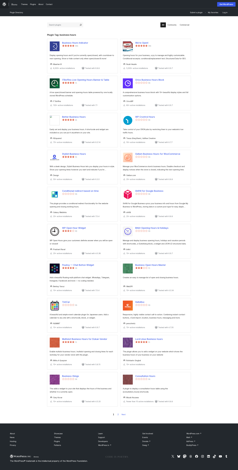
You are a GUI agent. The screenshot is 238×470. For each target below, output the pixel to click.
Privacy (13, 445)
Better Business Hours (74, 117)
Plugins (57, 441)
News (12, 437)
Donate (146, 441)
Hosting (13, 441)
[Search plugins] (80, 24)
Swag (145, 445)
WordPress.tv (104, 445)
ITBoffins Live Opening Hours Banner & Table (85, 80)
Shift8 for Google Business (149, 191)
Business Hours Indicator (75, 42)
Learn (100, 433)
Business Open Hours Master (150, 265)
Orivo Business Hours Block (149, 80)
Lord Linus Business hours (149, 339)
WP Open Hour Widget (74, 228)
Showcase (58, 433)
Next (124, 414)
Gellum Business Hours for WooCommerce (157, 154)
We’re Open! (141, 42)
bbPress (190, 441)
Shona (36, 457)
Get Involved (147, 433)
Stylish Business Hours (74, 154)
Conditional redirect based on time (80, 191)
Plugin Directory (16, 12)
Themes (57, 437)
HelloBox (139, 302)
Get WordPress (226, 4)
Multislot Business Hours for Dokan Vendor (84, 339)
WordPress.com (193, 433)
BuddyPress (192, 445)
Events (145, 437)
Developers (103, 441)
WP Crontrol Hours (145, 117)
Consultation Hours (145, 376)
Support (101, 437)
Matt (189, 437)
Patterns (57, 445)
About (12, 433)
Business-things (70, 376)
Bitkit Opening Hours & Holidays (151, 228)
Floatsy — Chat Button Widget (78, 265)
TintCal (66, 302)
